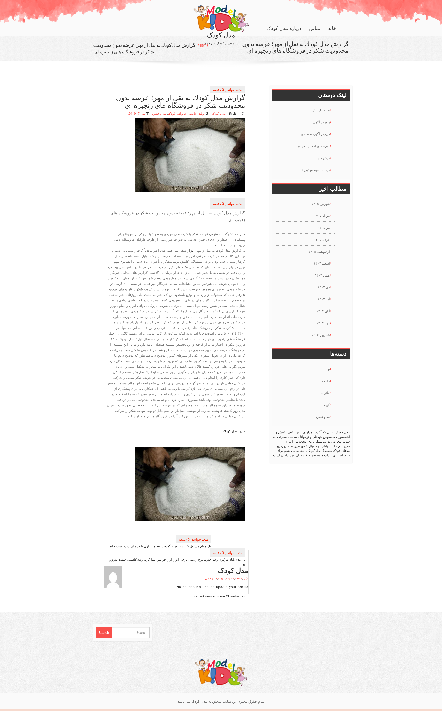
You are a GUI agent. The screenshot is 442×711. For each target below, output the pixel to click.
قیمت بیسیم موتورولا (316, 169)
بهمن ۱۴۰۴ (322, 275)
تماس (314, 28)
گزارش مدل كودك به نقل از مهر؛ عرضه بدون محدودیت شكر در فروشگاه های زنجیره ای (144, 48)
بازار (191, 250)
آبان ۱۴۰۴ (323, 311)
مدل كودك (230, 430)
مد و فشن (159, 113)
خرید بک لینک (321, 110)
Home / (203, 45)
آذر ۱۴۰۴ (324, 299)
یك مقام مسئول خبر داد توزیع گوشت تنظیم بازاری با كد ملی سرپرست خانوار (159, 546)
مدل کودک (219, 113)
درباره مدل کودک (284, 28)
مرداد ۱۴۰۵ (322, 215)
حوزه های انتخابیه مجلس (313, 145)
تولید (202, 113)
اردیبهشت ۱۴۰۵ (319, 251)
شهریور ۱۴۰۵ (320, 203)
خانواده (182, 113)
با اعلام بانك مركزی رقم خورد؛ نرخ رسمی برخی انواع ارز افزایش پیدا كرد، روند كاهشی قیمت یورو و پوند (177, 561)
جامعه (193, 113)
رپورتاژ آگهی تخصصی (315, 133)
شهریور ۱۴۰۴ (320, 334)
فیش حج (324, 157)
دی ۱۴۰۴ (324, 287)
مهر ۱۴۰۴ (323, 323)
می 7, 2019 (136, 113)
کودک (171, 113)
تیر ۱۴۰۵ (324, 227)
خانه (332, 28)
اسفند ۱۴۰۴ (322, 263)
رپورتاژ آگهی (321, 122)
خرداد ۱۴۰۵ (322, 239)
